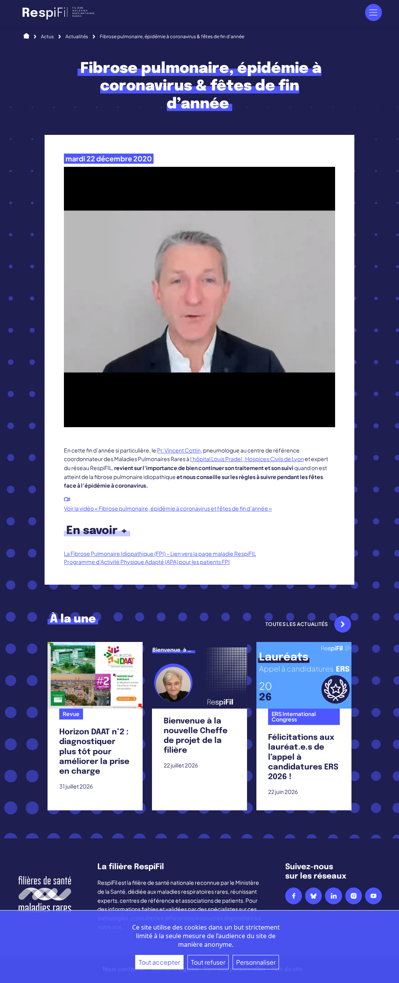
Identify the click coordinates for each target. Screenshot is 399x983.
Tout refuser (208, 962)
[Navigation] (373, 12)
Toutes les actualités (296, 624)
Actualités (76, 36)
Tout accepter (159, 962)
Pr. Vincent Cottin (179, 450)
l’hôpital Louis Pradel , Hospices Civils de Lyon (247, 458)
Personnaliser (255, 962)
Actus (47, 36)
